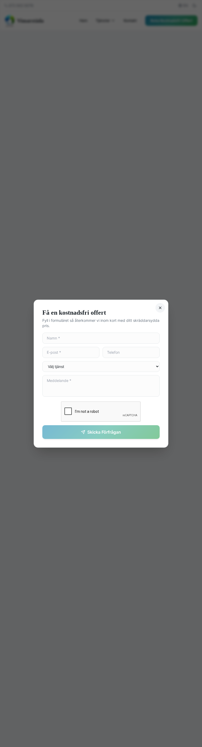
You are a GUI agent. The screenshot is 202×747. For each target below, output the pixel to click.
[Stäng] (160, 308)
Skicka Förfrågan (104, 432)
